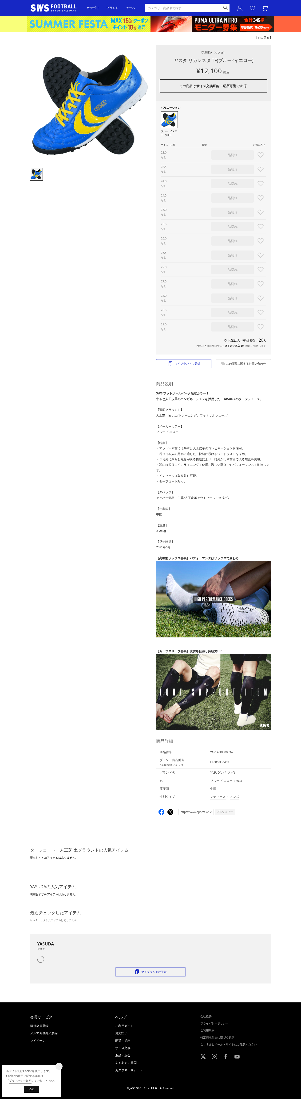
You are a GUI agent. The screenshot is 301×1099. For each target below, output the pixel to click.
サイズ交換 (123, 1048)
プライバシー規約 (20, 1081)
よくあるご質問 (126, 1062)
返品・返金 (123, 1055)
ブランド (112, 8)
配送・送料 (123, 1040)
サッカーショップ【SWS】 (55, 8)
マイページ (37, 1040)
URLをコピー (225, 812)
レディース (218, 796)
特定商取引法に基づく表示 (217, 1037)
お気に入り (252, 8)
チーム (130, 8)
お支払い (121, 1033)
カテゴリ (93, 8)
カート (265, 8)
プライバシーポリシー (214, 1023)
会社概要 (206, 1016)
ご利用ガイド (124, 1026)
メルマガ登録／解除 (44, 1033)
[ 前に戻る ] (263, 37)
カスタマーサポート (129, 1070)
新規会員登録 (39, 1026)
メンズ (234, 796)
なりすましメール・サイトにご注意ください (228, 1044)
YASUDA (213, 52)
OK (31, 1089)
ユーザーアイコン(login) (240, 8)
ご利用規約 (207, 1030)
